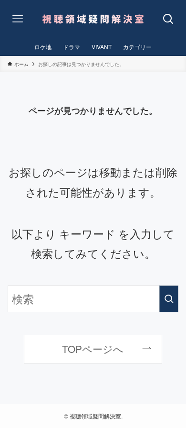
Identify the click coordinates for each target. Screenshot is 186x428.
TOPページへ (93, 348)
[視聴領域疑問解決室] (93, 19)
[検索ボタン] (168, 19)
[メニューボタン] (18, 19)
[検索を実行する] (168, 298)
